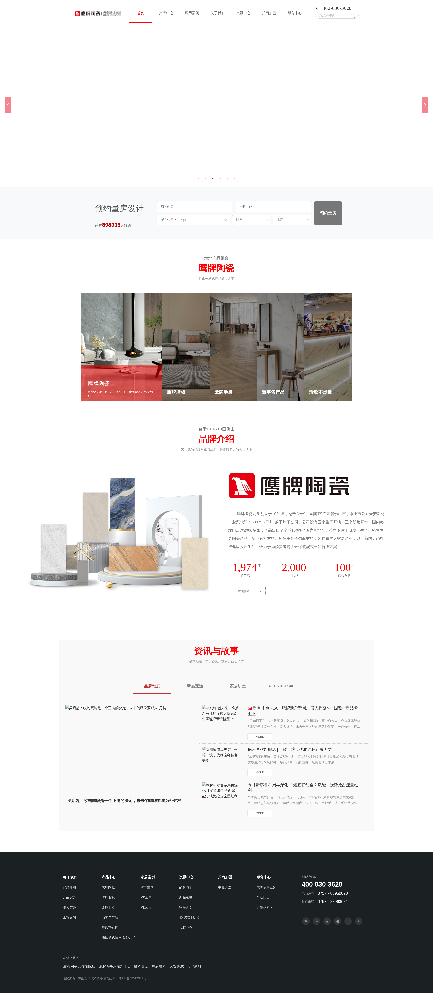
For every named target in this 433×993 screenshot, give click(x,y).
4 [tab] (220, 179)
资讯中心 (243, 13)
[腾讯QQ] (337, 921)
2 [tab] (205, 179)
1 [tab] (198, 179)
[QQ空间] (327, 921)
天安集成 (176, 966)
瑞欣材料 (159, 966)
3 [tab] (213, 179)
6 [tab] (234, 179)
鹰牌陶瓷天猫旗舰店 (79, 966)
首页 (140, 13)
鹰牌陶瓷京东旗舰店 (115, 966)
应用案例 (192, 13)
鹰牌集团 (141, 966)
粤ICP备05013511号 (132, 978)
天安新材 (194, 966)
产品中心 (166, 13)
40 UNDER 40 (281, 686)
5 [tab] (227, 179)
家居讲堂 (238, 686)
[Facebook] (348, 921)
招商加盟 (269, 13)
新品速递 (195, 686)
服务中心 (295, 13)
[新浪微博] (316, 921)
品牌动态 (152, 686)
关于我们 (218, 13)
